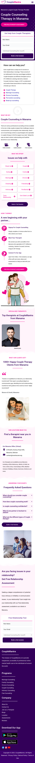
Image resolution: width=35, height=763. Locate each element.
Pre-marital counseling (13, 98)
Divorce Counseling (12, 95)
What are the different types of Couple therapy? (16, 518)
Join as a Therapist (8, 710)
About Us (5, 704)
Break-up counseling (12, 100)
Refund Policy (22, 755)
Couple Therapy (11, 90)
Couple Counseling (8, 688)
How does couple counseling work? (15, 502)
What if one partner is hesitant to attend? (14, 511)
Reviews (4, 720)
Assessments (6, 718)
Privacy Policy (13, 755)
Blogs (3, 712)
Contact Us (5, 707)
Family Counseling (8, 682)
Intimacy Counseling (8, 690)
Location (4, 715)
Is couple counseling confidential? (15, 506)
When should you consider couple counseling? (15, 496)
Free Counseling (7, 693)
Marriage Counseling (12, 93)
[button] (32, 2)
